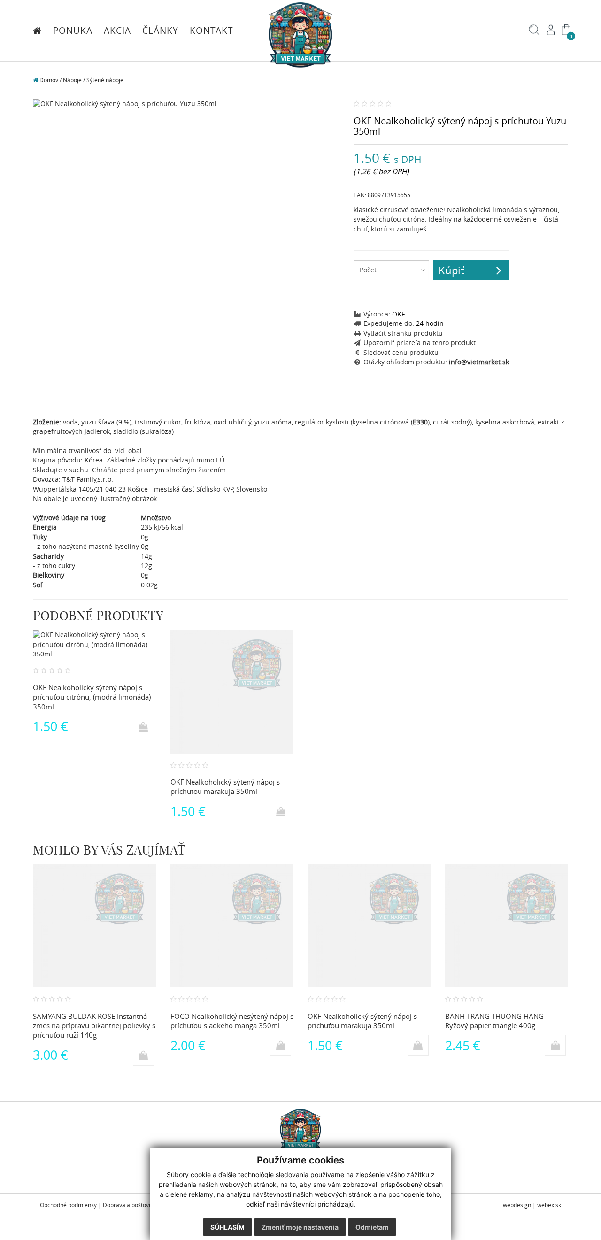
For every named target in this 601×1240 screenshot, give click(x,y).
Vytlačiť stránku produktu (403, 333)
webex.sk (549, 1205)
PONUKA (72, 30)
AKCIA (117, 30)
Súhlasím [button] (227, 1227)
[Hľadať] (534, 33)
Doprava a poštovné (129, 1205)
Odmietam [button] (372, 1227)
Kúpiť (451, 270)
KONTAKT (211, 30)
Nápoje (72, 80)
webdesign (517, 1205)
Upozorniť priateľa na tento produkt (419, 343)
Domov (48, 80)
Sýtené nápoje (104, 80)
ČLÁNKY (160, 30)
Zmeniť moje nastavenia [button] (300, 1227)
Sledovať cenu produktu (401, 352)
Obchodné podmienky (68, 1205)
